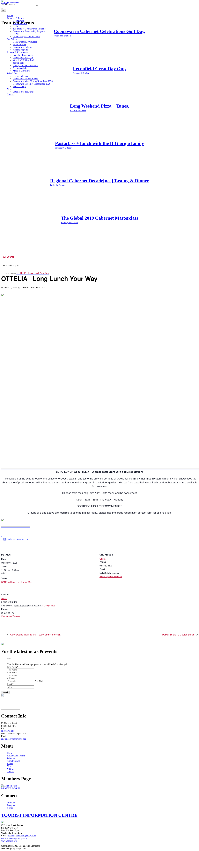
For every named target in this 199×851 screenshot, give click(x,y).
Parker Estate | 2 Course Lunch (178, 634)
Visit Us (10, 769)
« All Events (7, 256)
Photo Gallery (19, 86)
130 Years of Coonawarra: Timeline (29, 28)
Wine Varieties (19, 44)
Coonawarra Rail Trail (23, 57)
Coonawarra (18, 21)
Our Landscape (20, 23)
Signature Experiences (23, 55)
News (9, 89)
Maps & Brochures (21, 70)
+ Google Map (48, 605)
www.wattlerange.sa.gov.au (14, 838)
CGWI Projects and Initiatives (26, 36)
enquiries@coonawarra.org (13, 739)
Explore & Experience (17, 52)
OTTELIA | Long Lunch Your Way (16, 582)
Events (10, 763)
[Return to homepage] (2, 1)
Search (4, 4)
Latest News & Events (23, 91)
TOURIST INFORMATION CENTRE (39, 815)
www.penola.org (9, 841)
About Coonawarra (16, 755)
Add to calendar (16, 539)
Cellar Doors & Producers (25, 42)
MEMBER (10, 788)
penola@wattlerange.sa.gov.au (22, 835)
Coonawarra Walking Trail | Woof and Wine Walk (35, 634)
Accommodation (20, 68)
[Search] (37, 5)
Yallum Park (18, 63)
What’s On (12, 73)
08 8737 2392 (7, 731)
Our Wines (12, 39)
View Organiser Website (111, 576)
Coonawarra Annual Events (25, 78)
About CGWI (13, 761)
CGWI (16, 34)
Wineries (11, 758)
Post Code (39, 681)
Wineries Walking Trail (23, 60)
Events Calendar (20, 76)
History (16, 26)
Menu (3, 10)
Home (10, 15)
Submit (5, 692)
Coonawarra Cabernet (23, 47)
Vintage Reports (20, 49)
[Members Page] (9, 785)
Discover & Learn (15, 18)
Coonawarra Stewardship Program (29, 31)
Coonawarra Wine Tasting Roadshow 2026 (33, 81)
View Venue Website (10, 616)
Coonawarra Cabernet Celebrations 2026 (31, 84)
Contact (10, 94)
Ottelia (102, 558)
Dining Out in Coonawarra (25, 65)
